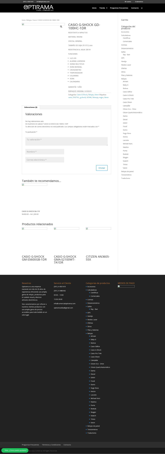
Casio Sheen (127, 102)
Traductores (125, 178)
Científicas (126, 38)
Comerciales (127, 41)
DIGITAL (76, 97)
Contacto (135, 8)
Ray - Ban (126, 54)
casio (70, 97)
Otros (123, 72)
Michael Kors (127, 144)
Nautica (126, 147)
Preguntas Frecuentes (119, 8)
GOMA (89, 97)
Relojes (29, 20)
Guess (125, 130)
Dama (125, 116)
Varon (35, 20)
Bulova (125, 88)
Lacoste (126, 140)
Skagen (125, 157)
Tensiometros (126, 175)
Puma (125, 151)
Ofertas (124, 68)
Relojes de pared (127, 171)
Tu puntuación (31, 132)
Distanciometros (127, 48)
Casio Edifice (127, 92)
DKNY (125, 123)
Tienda (102, 8)
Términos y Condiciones (51, 445)
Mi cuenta (128, 2)
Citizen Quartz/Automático (132, 112)
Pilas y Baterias (126, 75)
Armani (125, 81)
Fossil (125, 126)
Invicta (125, 137)
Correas (124, 45)
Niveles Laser (126, 65)
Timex (125, 164)
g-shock (83, 97)
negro (101, 97)
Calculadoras (126, 35)
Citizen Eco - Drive (129, 109)
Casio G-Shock (82, 95)
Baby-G (125, 85)
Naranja (95, 97)
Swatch (125, 161)
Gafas (123, 52)
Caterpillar (126, 106)
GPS (122, 58)
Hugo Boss (127, 133)
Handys (124, 61)
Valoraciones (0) (30, 107)
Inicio (94, 8)
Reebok (125, 154)
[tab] (31, 107)
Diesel (125, 119)
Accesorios (125, 32)
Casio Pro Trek (128, 99)
